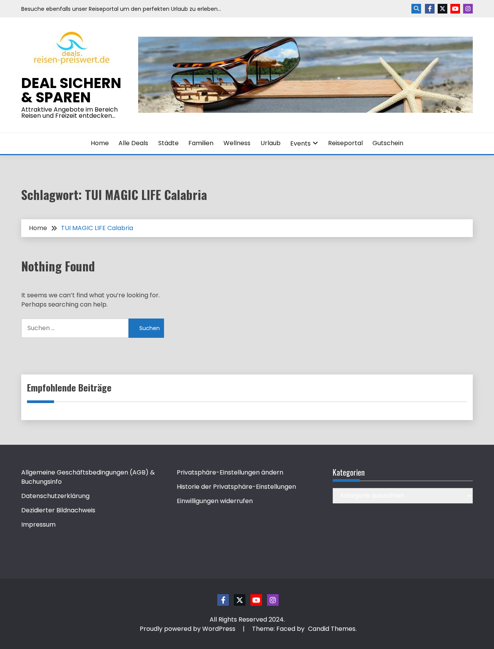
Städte (168, 143)
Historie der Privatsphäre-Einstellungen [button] (236, 486)
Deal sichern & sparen (71, 90)
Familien (200, 143)
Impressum (38, 524)
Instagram (468, 9)
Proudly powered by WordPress (188, 628)
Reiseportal (345, 143)
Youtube (455, 9)
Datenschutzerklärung (55, 495)
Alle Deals (133, 143)
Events (300, 143)
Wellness (236, 143)
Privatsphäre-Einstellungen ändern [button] (230, 472)
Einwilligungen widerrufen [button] (215, 500)
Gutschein (387, 143)
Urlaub (271, 143)
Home (100, 143)
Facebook (430, 9)
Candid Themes (331, 628)
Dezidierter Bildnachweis (58, 510)
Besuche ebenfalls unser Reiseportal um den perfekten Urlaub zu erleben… (121, 9)
